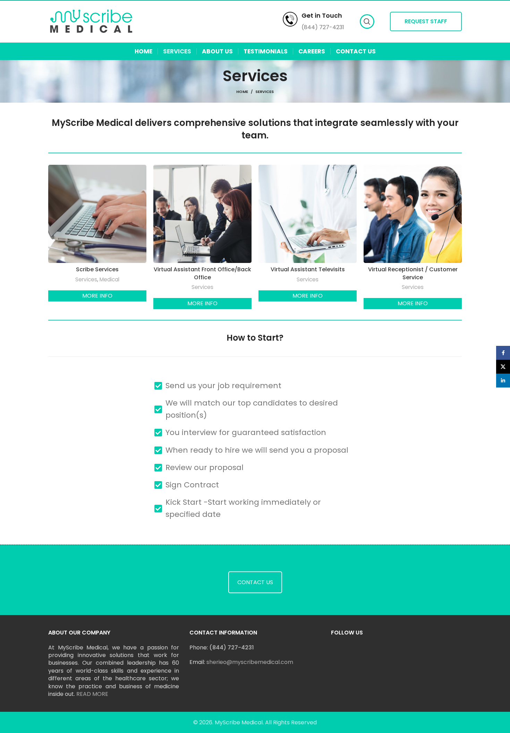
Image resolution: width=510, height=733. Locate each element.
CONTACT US (255, 582)
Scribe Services (97, 269)
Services (86, 279)
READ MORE (92, 694)
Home (242, 91)
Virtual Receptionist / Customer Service (413, 273)
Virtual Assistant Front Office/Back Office (202, 273)
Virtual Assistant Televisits (308, 269)
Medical (109, 279)
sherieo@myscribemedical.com (249, 662)
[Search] (367, 21)
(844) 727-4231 (231, 647)
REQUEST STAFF (426, 21)
